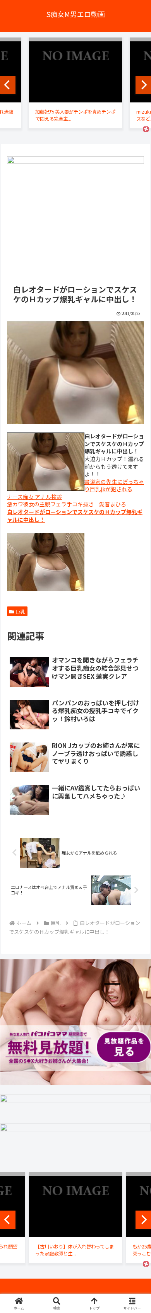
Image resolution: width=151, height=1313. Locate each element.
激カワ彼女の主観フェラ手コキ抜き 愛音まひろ (66, 504)
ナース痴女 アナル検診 (34, 497)
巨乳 (20, 611)
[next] (143, 85)
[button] (135, 1061)
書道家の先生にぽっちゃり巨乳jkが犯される (114, 485)
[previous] (7, 85)
